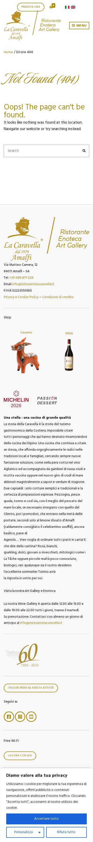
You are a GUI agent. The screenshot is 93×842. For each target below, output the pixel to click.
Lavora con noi (20, 755)
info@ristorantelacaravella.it (33, 284)
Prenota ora (30, 6)
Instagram (20, 716)
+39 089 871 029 (21, 278)
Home (8, 52)
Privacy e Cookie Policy (21, 297)
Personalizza (23, 832)
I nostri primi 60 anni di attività (31, 687)
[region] (46, 805)
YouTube (31, 716)
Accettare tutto (46, 819)
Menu (81, 26)
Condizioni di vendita (58, 297)
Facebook (9, 716)
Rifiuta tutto (66, 832)
